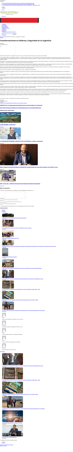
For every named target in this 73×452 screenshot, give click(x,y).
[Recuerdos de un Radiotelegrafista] (12, 436)
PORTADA (4, 24)
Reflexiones (5, 27)
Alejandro (4, 347)
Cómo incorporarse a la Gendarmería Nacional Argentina (14, 218)
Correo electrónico (3, 202)
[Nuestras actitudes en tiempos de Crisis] (8, 237)
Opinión (4, 29)
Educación (4, 26)
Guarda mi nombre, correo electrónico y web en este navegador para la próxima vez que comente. (17, 206)
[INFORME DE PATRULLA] (9, 14)
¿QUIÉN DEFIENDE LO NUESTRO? (8, 124)
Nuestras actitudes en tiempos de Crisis (10, 238)
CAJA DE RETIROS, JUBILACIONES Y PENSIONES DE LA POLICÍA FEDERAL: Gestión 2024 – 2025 (21, 5)
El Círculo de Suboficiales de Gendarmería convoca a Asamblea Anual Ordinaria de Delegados (18, 3)
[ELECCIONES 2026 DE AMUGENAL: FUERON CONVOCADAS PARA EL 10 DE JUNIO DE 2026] (8, 298)
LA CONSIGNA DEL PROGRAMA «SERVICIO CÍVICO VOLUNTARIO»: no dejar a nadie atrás (21, 141)
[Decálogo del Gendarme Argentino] (5, 255)
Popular (3, 209)
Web (1, 204)
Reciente (3, 210)
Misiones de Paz (5, 28)
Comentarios (4, 211)
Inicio (1, 36)
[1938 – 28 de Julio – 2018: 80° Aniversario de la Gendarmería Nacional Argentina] (8, 181)
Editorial (4, 25)
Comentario (2, 198)
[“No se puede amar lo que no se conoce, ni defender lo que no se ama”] (8, 226)
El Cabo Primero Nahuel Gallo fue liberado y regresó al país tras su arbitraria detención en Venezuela (23, 310)
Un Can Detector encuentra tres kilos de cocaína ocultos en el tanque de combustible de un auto (18, 4)
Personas (4, 30)
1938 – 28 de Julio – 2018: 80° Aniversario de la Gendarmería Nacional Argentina (20, 183)
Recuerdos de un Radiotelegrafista (9, 437)
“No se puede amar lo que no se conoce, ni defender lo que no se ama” (17, 228)
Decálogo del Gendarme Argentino (9, 257)
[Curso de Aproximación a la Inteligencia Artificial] (12, 421)
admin (3, 317)
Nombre (1, 200)
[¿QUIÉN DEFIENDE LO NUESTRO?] (10, 122)
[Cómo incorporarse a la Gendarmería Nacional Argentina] (8, 216)
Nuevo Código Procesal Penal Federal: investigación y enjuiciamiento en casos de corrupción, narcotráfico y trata (29, 167)
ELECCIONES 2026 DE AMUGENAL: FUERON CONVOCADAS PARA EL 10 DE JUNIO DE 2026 (20, 300)
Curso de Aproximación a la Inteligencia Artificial (12, 423)
